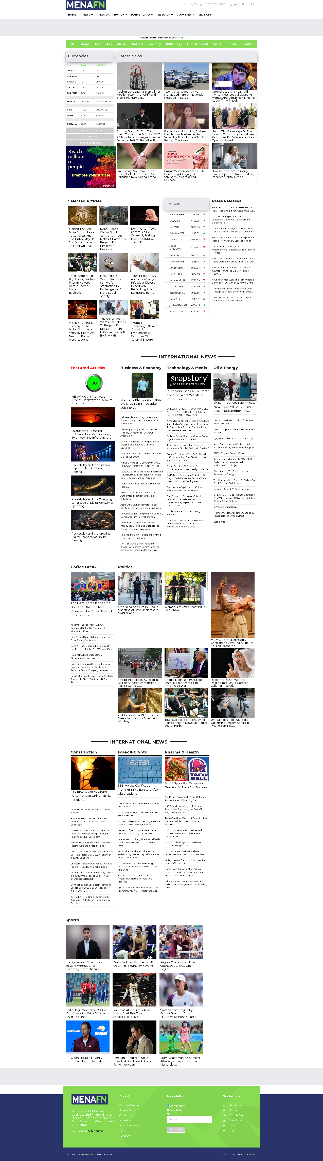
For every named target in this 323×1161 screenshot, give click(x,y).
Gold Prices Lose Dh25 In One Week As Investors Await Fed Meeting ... (138, 718)
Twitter (233, 1110)
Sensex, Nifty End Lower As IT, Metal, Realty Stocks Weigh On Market (137, 832)
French (231, 44)
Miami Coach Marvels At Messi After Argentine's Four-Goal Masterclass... (180, 1061)
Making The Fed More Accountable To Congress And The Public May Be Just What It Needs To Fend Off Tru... (82, 237)
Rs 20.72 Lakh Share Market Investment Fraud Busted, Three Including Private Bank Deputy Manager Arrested (141, 474)
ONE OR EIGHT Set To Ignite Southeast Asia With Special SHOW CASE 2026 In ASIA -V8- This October (234, 497)
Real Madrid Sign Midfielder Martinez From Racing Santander (140, 536)
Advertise (124, 1120)
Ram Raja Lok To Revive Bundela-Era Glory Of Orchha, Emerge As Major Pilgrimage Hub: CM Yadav (90, 833)
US (73, 44)
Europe (85, 44)
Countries (184, 14)
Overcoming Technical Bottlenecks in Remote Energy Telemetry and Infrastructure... (92, 434)
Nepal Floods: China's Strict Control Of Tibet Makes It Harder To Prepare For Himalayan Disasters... (113, 239)
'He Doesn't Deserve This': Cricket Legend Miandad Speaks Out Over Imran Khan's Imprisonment (184, 872)
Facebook (235, 1105)
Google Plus (236, 1115)
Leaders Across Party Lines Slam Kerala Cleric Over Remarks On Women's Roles (139, 842)
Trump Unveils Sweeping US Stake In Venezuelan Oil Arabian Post (233, 514)
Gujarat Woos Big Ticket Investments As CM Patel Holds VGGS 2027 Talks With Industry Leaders (92, 854)
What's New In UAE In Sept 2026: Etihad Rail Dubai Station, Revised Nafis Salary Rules (186, 884)
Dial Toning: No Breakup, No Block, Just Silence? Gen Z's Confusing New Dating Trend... (137, 174)
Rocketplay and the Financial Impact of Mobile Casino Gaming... (91, 468)
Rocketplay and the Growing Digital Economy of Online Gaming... (231, 299)
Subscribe (176, 1129)
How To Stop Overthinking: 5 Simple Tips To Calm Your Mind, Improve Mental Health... (233, 174)
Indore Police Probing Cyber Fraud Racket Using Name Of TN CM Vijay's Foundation (140, 420)
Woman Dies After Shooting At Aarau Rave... (185, 608)
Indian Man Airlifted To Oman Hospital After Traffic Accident (185, 862)
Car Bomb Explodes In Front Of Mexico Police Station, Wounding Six (186, 799)
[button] (243, 4)
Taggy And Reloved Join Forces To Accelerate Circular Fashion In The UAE (188, 447)
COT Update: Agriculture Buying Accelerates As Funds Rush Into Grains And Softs (138, 866)
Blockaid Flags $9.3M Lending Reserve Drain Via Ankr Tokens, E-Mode (139, 823)
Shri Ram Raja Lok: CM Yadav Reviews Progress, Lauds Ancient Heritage (91, 865)
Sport (217, 44)
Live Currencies (90, 136)
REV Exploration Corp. (225, 507)
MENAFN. (92, 1154)
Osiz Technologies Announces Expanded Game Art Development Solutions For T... (231, 219)
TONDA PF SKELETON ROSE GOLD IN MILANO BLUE (138, 814)
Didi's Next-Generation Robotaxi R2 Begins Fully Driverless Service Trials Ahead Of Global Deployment (186, 478)
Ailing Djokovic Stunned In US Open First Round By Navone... (133, 964)
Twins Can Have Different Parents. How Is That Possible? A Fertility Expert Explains (186, 821)
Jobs (122, 1130)
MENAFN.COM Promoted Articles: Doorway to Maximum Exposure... (91, 400)
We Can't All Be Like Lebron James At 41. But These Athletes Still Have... (132, 1013)
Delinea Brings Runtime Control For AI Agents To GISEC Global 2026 (187, 438)
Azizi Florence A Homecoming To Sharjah (185, 513)
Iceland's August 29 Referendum (231, 489)
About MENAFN (128, 1125)
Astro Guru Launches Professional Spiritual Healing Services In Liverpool (140, 506)
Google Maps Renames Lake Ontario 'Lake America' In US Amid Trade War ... (184, 682)
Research (163, 14)
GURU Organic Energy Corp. (228, 453)
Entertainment (197, 44)
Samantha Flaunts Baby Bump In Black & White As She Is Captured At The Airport (92, 679)
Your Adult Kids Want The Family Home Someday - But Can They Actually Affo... (233, 281)
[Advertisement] (161, 27)
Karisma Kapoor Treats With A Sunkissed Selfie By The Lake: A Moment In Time (88, 627)
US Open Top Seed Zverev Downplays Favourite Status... (86, 1059)
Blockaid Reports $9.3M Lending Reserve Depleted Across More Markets (135, 878)
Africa (121, 44)
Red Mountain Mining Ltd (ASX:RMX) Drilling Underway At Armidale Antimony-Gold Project (233, 462)
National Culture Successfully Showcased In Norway (86, 656)
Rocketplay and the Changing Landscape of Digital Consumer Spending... (92, 503)
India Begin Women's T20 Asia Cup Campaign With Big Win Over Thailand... (86, 1013)
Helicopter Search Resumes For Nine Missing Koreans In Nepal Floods (91, 844)
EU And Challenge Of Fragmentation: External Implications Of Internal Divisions (140, 444)
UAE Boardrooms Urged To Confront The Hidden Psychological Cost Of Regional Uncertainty (185, 809)
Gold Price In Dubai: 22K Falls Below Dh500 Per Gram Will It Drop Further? (185, 853)
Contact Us (125, 1115)
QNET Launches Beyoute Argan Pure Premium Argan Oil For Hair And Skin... (232, 230)
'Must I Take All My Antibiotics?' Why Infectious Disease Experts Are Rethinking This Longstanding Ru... (143, 284)
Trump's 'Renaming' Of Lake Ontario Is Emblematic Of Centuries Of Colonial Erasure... (144, 331)
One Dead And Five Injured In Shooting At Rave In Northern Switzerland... (138, 609)
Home (72, 14)
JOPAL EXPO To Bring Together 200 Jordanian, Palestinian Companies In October (90, 900)
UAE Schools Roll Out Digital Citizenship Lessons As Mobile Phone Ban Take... (230, 722)
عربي (233, 4)
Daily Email (235, 1120)
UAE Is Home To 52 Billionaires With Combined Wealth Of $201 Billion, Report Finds (184, 833)
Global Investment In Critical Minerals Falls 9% (140, 485)
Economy (154, 44)
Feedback (125, 1135)
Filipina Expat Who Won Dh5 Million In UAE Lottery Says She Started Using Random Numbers (187, 457)
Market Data (140, 14)
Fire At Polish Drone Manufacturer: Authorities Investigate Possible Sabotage (139, 495)
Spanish (246, 44)
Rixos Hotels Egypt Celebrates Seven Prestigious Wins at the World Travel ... (232, 290)
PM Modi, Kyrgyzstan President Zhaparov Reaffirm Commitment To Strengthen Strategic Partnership (139, 546)
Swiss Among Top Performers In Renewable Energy (230, 473)
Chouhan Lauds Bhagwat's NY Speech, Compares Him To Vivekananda (141, 515)
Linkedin (234, 1125)
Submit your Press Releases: (159, 37)
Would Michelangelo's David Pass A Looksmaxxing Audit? (184, 844)
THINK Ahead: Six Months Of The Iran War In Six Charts (233, 422)
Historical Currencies (90, 142)
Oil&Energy (174, 44)
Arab (98, 44)
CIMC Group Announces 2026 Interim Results (233, 431)
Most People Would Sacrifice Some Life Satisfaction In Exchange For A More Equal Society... (110, 286)
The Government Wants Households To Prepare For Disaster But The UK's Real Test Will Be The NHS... (112, 327)
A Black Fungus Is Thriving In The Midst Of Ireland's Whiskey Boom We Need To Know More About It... (81, 331)
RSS (232, 1130)
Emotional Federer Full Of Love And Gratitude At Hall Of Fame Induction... (133, 1061)
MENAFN (252, 1154)
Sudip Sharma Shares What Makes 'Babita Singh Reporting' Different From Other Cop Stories (139, 854)
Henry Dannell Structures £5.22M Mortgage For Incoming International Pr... (84, 966)
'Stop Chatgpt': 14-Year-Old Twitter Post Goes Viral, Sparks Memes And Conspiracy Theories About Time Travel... (233, 96)
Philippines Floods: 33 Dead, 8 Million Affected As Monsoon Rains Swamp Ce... (138, 682)
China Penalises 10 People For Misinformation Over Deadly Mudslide (187, 468)
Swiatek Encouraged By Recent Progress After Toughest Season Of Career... (179, 1013)
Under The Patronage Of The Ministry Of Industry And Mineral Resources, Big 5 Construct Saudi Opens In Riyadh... (234, 136)
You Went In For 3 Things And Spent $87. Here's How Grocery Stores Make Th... (234, 239)
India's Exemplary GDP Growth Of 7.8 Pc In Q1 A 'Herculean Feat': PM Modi (140, 464)
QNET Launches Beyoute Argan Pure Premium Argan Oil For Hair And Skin (138, 889)
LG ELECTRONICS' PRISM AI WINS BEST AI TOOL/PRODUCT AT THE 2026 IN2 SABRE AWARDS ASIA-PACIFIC (188, 411)
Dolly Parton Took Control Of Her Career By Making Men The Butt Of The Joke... (143, 235)
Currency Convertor (89, 130)
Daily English (177, 1105)
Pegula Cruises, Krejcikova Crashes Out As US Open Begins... (177, 966)
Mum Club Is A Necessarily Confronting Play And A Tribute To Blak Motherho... (232, 642)
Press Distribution (110, 14)
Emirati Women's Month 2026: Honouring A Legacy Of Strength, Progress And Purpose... (184, 176)
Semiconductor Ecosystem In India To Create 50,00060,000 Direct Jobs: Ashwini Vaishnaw (91, 887)
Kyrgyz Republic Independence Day (233, 438)
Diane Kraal (219, 521)
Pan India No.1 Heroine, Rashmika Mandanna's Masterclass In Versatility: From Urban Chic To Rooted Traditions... (186, 136)
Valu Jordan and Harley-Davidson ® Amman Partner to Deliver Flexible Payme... (231, 270)
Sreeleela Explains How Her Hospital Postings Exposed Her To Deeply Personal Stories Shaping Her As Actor (91, 667)
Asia (109, 44)
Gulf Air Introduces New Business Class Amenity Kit (138, 805)
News (86, 14)
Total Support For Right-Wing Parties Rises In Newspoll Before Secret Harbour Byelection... (82, 284)
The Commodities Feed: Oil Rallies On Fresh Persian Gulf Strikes (234, 482)
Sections (205, 14)
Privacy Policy (127, 1110)
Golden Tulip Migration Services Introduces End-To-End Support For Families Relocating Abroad (139, 525)
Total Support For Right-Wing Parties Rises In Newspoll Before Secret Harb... (186, 722)
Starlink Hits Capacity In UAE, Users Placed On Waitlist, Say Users (185, 489)
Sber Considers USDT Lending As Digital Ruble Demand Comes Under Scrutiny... (234, 260)
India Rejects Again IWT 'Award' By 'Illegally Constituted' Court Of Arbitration (138, 432)
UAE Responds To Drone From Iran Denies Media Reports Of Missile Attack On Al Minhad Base (185, 523)
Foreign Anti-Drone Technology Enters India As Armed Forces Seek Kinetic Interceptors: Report (92, 875)
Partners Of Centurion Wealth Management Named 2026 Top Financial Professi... (234, 249)
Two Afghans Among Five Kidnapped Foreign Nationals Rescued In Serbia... (183, 94)
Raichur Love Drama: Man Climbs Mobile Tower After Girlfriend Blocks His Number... (138, 94)
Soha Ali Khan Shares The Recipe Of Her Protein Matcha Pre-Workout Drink (92, 647)
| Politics (137, 44)
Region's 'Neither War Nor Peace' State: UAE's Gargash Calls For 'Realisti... (229, 682)
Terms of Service (129, 1105)
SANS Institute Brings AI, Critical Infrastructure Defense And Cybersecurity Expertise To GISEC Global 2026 (185, 501)
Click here (95, 1130)
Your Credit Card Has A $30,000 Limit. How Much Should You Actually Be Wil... (233, 209)
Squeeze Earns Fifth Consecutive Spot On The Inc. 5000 (141, 455)
